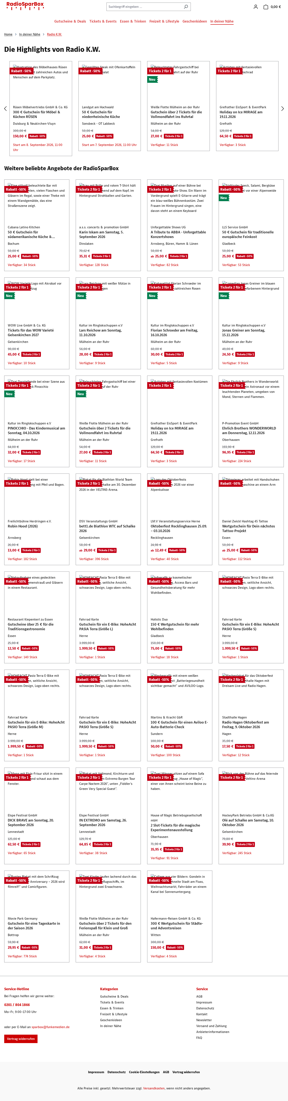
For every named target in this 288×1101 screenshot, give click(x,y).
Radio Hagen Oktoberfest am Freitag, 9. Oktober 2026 (245, 724)
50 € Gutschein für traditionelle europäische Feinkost (248, 234)
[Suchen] (186, 7)
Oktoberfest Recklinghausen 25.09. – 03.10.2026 (179, 528)
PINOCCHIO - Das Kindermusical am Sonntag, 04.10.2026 (36, 430)
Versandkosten (154, 1088)
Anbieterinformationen (212, 1032)
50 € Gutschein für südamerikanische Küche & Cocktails (30, 234)
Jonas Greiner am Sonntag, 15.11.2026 (243, 332)
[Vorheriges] (5, 109)
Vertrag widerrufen (21, 1039)
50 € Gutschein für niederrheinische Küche (101, 114)
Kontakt (201, 1014)
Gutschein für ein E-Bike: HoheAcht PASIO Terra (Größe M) (36, 724)
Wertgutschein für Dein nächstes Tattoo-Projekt (248, 528)
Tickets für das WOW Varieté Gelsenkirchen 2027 (31, 332)
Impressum (204, 1002)
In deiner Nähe (110, 1026)
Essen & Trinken (112, 1008)
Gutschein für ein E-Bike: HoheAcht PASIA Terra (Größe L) (107, 626)
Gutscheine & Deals (114, 996)
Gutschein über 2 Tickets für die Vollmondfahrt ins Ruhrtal (176, 114)
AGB (199, 996)
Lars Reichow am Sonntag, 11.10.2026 (100, 332)
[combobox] (143, 7)
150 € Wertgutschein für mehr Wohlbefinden (175, 626)
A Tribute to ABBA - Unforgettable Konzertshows (178, 234)
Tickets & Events (112, 1002)
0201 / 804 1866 (17, 1004)
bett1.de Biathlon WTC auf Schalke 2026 (107, 528)
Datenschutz (205, 1008)
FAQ (199, 1038)
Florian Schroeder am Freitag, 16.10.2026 (174, 332)
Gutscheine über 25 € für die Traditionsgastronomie (31, 626)
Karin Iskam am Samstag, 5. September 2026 (101, 234)
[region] (144, 108)
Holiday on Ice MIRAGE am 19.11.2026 (241, 114)
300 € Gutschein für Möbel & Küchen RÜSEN (37, 114)
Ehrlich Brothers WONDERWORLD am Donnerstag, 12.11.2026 (249, 430)
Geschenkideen (111, 1020)
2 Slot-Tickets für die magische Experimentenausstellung (175, 827)
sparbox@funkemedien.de (51, 1027)
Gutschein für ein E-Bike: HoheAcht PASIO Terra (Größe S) (250, 626)
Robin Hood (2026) (23, 526)
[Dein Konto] (256, 7)
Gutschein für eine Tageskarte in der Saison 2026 (34, 925)
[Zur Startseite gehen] (25, 6)
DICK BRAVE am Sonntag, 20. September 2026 (31, 822)
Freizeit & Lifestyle (113, 1014)
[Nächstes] (283, 109)
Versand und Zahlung (211, 1026)
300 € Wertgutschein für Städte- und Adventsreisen (177, 925)
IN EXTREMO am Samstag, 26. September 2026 (103, 822)
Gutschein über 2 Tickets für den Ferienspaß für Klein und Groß (105, 925)
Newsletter (204, 1020)
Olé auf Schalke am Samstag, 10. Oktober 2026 (248, 822)
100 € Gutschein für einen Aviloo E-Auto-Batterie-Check (179, 724)
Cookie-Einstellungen (144, 1072)
